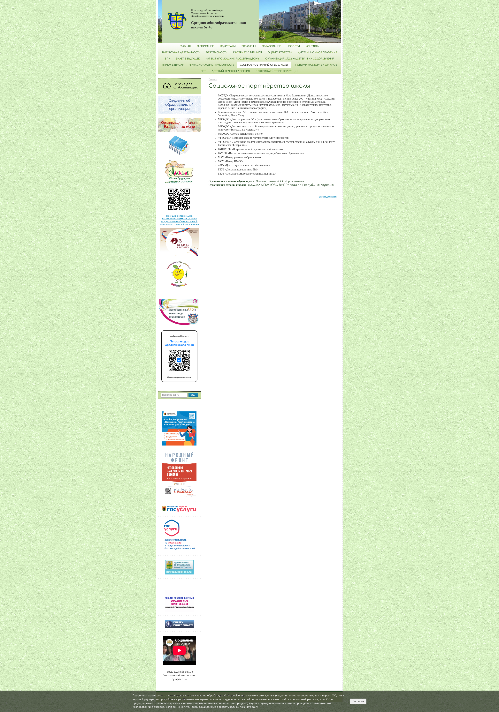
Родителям (228, 46)
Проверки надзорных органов (315, 65)
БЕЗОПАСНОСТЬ (216, 52)
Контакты (312, 46)
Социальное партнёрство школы (264, 65)
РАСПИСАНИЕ (205, 46)
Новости (293, 46)
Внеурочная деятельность (181, 52)
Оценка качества (280, 52)
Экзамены (249, 46)
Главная (185, 46)
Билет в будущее (188, 58)
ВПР (167, 58)
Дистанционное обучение (317, 52)
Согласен (358, 701)
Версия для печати (328, 197)
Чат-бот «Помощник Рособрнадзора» (232, 58)
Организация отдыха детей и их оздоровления (299, 58)
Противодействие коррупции (277, 71)
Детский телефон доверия (231, 71)
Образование (271, 46)
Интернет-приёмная (247, 52)
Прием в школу (173, 65)
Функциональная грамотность (211, 65)
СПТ (203, 71)
